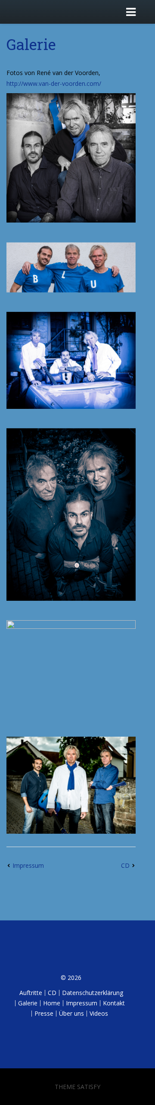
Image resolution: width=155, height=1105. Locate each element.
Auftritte (30, 993)
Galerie (31, 44)
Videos (99, 1013)
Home (51, 1003)
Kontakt (114, 1003)
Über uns (71, 1013)
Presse (43, 1013)
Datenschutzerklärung (92, 993)
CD (125, 865)
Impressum (28, 865)
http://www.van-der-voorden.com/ (53, 83)
